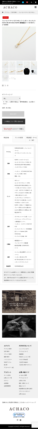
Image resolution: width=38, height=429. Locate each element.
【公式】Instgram (23, 362)
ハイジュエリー (8, 359)
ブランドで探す (8, 354)
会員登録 (6, 383)
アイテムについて (23, 351)
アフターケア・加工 (9, 367)
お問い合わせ (22, 394)
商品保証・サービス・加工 (31, 139)
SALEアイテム (7, 362)
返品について (22, 386)
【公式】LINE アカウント (25, 364)
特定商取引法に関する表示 (25, 388)
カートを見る (7, 375)
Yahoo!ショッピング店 (24, 356)
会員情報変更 (7, 386)
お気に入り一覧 (8, 378)
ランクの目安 (19, 137)
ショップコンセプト (24, 348)
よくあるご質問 (23, 375)
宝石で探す (7, 351)
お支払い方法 (22, 380)
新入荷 (5, 364)
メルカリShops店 (23, 359)
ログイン (6, 380)
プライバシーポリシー (24, 391)
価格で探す (7, 356)
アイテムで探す (8, 348)
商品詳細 (6, 137)
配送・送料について (24, 383)
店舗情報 (21, 354)
